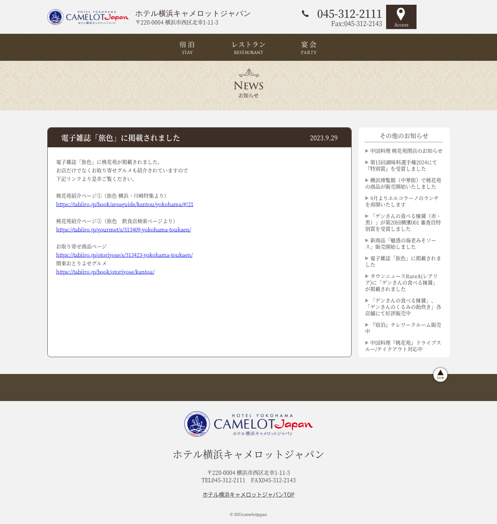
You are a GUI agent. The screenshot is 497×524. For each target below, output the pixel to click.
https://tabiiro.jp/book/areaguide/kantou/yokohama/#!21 (124, 203)
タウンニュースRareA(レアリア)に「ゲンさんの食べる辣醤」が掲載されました (401, 282)
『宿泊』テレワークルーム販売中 (403, 327)
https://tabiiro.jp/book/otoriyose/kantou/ (105, 271)
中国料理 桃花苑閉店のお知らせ (406, 150)
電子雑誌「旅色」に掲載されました (403, 261)
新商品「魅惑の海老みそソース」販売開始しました (400, 243)
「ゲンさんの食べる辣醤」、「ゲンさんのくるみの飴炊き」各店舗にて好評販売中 (403, 307)
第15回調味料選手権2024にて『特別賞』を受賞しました (401, 165)
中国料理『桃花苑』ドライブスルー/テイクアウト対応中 (403, 345)
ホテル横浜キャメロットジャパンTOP (248, 494)
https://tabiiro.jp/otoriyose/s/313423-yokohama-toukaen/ (124, 254)
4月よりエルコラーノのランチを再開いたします (402, 201)
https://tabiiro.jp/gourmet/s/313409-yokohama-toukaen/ (123, 229)
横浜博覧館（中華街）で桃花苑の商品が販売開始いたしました (403, 183)
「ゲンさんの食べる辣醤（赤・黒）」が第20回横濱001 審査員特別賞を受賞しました (403, 222)
